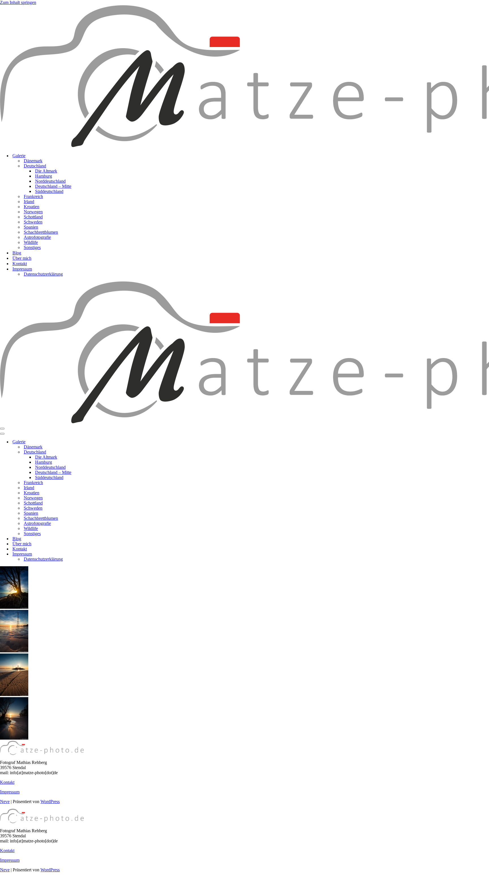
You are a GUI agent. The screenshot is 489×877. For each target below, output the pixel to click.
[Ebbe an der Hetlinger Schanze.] (14, 694)
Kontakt (19, 263)
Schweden (33, 222)
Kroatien (31, 206)
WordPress (50, 801)
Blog (16, 252)
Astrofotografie (37, 237)
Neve (5, 801)
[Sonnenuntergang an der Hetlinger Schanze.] (14, 650)
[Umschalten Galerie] (99, 442)
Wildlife (31, 242)
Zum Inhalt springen (18, 2)
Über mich (21, 258)
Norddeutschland (50, 181)
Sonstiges (32, 247)
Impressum (10, 791)
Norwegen (33, 211)
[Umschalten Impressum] (99, 554)
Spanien (31, 227)
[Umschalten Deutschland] (99, 452)
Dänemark (33, 160)
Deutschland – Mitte (53, 186)
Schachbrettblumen (41, 232)
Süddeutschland (49, 191)
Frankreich (33, 196)
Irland (29, 201)
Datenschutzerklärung (43, 274)
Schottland (33, 216)
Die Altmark (46, 171)
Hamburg (43, 176)
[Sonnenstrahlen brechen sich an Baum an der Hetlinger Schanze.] (14, 607)
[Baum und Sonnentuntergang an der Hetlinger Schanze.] (14, 738)
